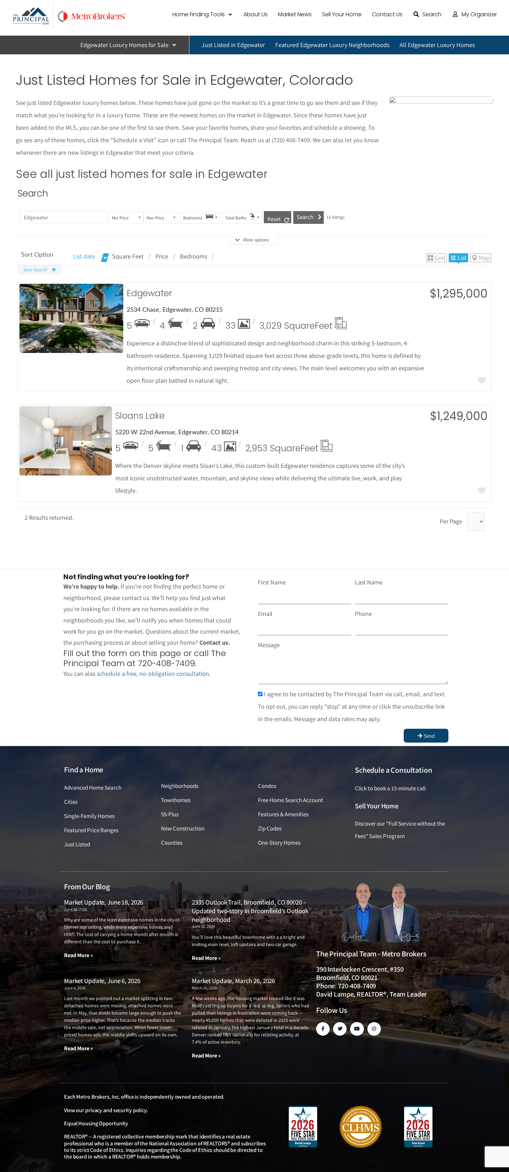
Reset (274, 219)
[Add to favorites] (482, 381)
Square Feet (128, 256)
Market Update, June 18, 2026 (103, 902)
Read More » (78, 955)
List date (84, 256)
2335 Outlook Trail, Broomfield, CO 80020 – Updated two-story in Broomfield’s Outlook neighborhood (250, 910)
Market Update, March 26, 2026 (233, 980)
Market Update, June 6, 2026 (102, 980)
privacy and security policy (115, 1110)
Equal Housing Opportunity (96, 1123)
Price (161, 256)
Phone (363, 614)
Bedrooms (193, 256)
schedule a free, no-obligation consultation (153, 674)
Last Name (369, 582)
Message (269, 645)
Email (265, 614)
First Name (272, 582)
